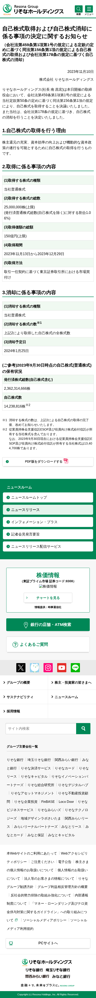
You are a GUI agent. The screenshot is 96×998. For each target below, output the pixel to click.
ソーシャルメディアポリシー (45, 920)
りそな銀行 (15, 760)
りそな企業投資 (26, 801)
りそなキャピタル (34, 776)
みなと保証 (35, 835)
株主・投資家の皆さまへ (73, 682)
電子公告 (64, 862)
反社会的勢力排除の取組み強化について (41, 895)
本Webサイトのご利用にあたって (32, 853)
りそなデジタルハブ (73, 785)
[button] (79, 14)
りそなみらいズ (49, 810)
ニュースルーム (66, 697)
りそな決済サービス (36, 768)
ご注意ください (42, 862)
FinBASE (48, 801)
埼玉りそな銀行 (39, 760)
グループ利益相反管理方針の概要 (63, 887)
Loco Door (66, 801)
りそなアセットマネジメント (32, 793)
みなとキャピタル (61, 835)
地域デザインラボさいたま (41, 818)
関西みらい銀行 (66, 760)
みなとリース (71, 826)
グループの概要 (18, 682)
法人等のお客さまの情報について (49, 878)
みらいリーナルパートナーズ (36, 826)
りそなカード (65, 768)
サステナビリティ (20, 697)
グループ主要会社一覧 (22, 746)
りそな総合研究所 (40, 785)
